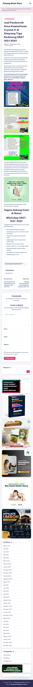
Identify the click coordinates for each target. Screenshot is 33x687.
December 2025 (7, 570)
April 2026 (6, 558)
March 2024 (6, 633)
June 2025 (6, 588)
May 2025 (6, 591)
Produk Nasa (6, 658)
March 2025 (6, 597)
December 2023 (7, 642)
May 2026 (6, 555)
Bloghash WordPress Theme (19, 684)
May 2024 (6, 627)
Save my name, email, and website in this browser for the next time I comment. (16, 353)
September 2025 (7, 579)
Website (6, 344)
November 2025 (7, 573)
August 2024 (6, 618)
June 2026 (6, 552)
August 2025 (6, 582)
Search (6, 367)
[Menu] (30, 3)
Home (3, 8)
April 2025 (6, 594)
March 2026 (6, 561)
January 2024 (7, 639)
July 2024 (5, 621)
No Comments (9, 45)
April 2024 (6, 630)
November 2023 (7, 645)
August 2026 (6, 545)
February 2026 (7, 564)
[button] (9, 273)
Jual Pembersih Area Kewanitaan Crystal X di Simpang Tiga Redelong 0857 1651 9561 (14, 264)
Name (6, 329)
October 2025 (7, 576)
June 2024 (6, 624)
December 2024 (7, 606)
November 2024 (7, 609)
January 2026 (7, 567)
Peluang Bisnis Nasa (12, 3)
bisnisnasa (10, 270)
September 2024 (7, 615)
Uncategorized (9, 18)
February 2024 (7, 636)
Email (6, 336)
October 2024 (7, 612)
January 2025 (7, 603)
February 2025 (7, 600)
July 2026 (5, 548)
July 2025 (5, 585)
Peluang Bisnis (7, 655)
